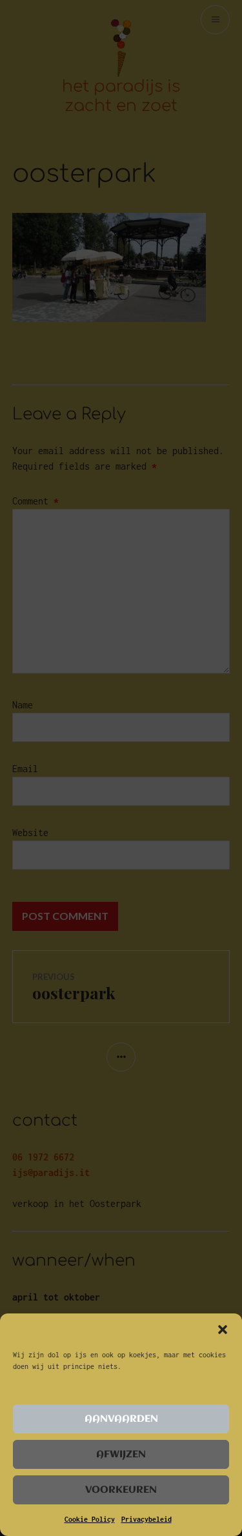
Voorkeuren (121, 1490)
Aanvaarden (121, 1419)
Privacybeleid (146, 1519)
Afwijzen (121, 1455)
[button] (222, 1329)
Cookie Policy (90, 1519)
